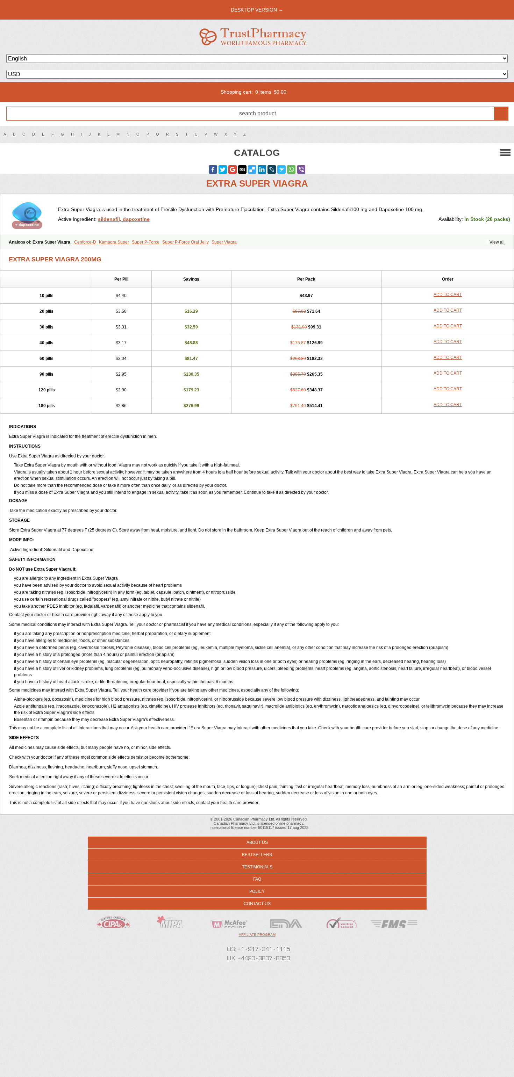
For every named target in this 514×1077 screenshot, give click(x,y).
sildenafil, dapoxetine (124, 219)
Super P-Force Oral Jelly (185, 242)
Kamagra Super (114, 242)
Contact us (257, 903)
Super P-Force (145, 242)
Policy (257, 891)
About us (257, 842)
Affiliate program (257, 935)
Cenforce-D (85, 242)
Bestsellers (257, 854)
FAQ (257, 879)
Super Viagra (224, 242)
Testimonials (257, 867)
